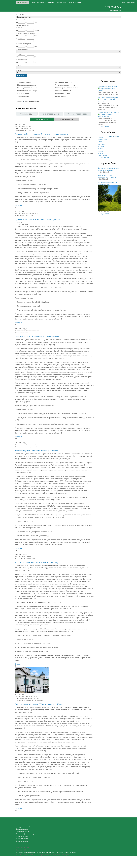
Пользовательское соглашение (65, 852)
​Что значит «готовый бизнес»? (108, 97)
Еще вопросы (114, 136)
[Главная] (19, 102)
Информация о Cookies (46, 852)
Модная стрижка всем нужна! (108, 86)
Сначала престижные (77, 114)
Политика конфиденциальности (27, 852)
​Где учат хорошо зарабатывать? (108, 112)
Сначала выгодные (51, 114)
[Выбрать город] (101, 2)
